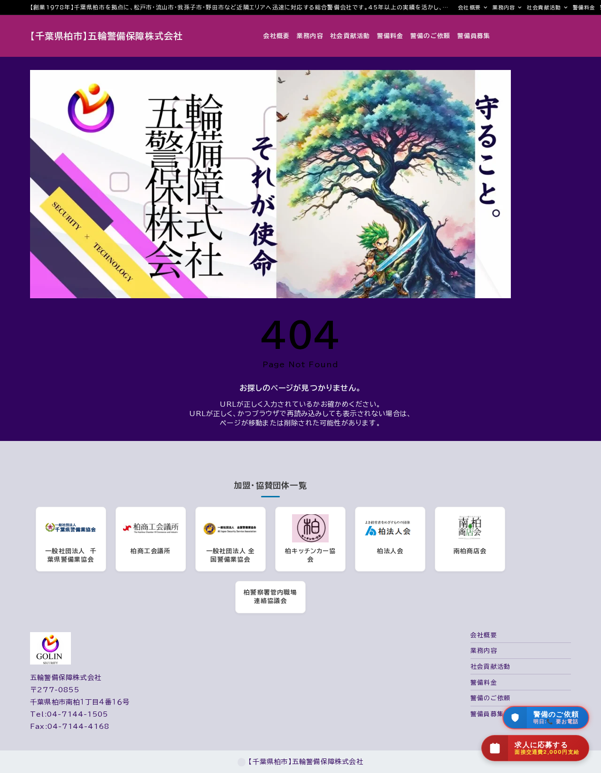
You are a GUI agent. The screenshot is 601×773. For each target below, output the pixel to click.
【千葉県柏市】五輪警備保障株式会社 (106, 35)
